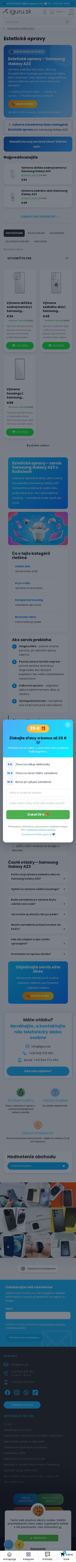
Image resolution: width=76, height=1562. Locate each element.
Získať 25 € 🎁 (38, 814)
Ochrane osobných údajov (41, 829)
